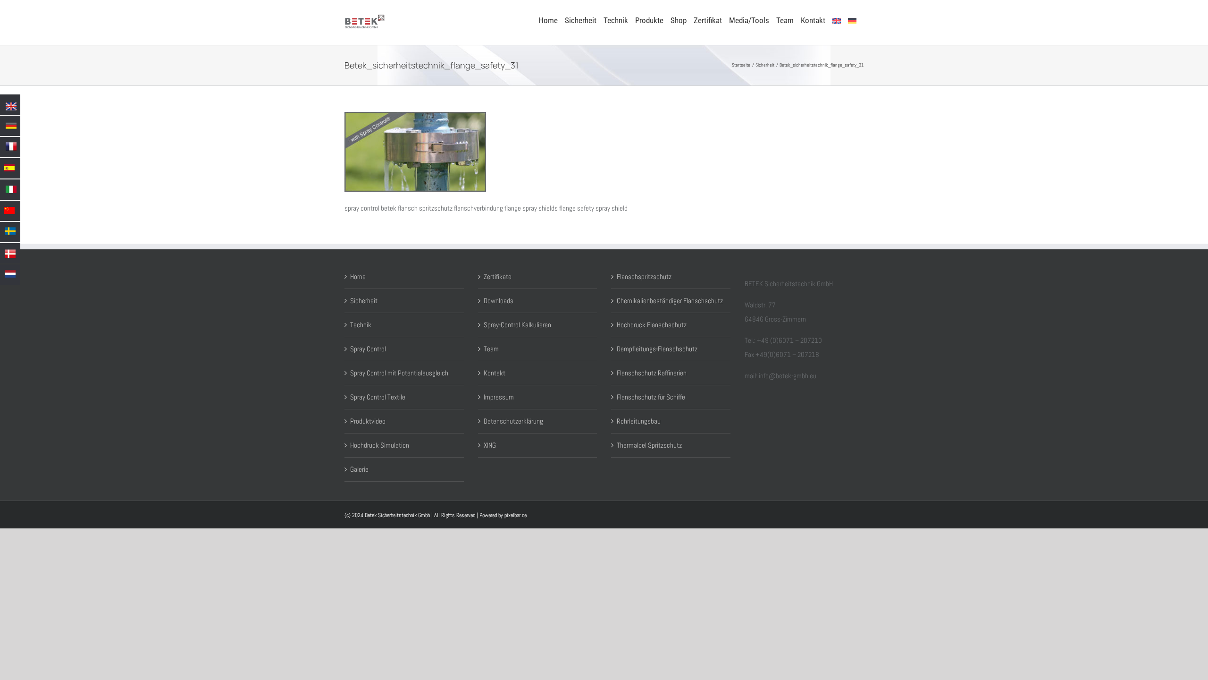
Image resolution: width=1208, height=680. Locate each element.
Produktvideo (368, 420)
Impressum (499, 396)
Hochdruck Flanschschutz (652, 324)
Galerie (359, 469)
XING (490, 445)
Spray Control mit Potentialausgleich (399, 372)
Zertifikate (498, 276)
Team (491, 348)
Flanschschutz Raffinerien (652, 372)
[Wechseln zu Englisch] (836, 20)
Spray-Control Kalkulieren (517, 324)
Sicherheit (364, 300)
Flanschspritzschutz (644, 276)
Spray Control (368, 348)
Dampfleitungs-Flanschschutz (657, 348)
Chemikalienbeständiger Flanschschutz (670, 300)
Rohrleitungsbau (639, 420)
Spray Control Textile (377, 396)
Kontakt (494, 372)
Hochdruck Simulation (379, 445)
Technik (360, 324)
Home (358, 276)
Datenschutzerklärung (513, 420)
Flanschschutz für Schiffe (651, 396)
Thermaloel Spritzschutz (649, 445)
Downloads (498, 300)
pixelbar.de (515, 515)
